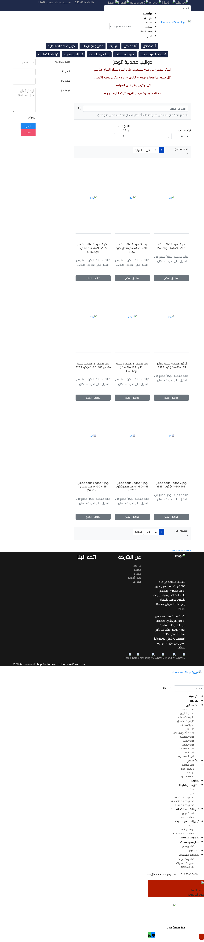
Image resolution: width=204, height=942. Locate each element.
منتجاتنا (148, 22)
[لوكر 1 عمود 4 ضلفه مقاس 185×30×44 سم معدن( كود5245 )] (93, 436)
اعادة (28, 132)
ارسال (28, 126)
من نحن (148, 18)
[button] (153, 935)
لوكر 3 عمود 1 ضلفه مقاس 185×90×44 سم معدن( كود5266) (93, 248)
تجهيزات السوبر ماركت (153, 54)
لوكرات (113, 46)
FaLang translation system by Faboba (181, 550)
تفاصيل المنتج (171, 278)
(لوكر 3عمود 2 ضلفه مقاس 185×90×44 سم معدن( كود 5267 (132, 248)
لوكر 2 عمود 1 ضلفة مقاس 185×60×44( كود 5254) (171, 484)
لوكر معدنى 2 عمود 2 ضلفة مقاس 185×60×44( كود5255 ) (93, 367)
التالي (148, 150)
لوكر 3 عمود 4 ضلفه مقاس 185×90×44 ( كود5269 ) (171, 246)
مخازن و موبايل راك (92, 46)
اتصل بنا (148, 36)
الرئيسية (147, 13)
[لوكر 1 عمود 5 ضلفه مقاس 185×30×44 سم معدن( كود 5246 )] (132, 436)
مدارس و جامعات (99, 54)
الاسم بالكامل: (62, 62)
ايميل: (66, 71)
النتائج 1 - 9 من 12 (124, 128)
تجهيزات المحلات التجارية (62, 46)
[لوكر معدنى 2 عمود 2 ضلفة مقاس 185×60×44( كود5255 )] (93, 317)
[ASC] (167, 136)
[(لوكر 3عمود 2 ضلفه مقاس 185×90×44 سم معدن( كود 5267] (132, 197)
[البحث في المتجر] (79, 109)
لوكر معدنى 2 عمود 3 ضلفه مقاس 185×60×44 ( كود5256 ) (132, 367)
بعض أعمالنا (145, 31)
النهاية (138, 150)
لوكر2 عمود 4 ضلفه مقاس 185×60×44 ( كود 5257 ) (171, 365)
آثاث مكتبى (149, 46)
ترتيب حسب (184, 130)
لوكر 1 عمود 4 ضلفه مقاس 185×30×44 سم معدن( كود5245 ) (93, 486)
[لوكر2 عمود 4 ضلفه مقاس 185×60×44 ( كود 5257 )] (171, 317)
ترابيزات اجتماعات (48, 54)
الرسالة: (65, 90)
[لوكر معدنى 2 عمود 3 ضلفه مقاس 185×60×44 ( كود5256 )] (132, 317)
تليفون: (65, 81)
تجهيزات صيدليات (125, 54)
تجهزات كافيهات (73, 54)
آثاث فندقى (130, 46)
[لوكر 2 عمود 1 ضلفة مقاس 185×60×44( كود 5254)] (171, 436)
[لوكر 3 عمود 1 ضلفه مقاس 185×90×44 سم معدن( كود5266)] (93, 197)
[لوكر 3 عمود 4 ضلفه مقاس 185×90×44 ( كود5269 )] (171, 197)
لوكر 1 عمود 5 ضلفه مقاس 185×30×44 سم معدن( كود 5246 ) (132, 486)
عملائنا (149, 27)
